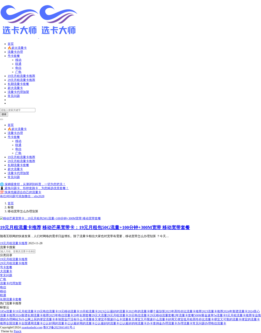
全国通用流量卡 (32, 323)
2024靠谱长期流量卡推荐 (32, 315)
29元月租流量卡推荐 (21, 80)
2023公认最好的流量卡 (113, 311)
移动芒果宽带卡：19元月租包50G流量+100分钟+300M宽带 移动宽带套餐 (116, 227)
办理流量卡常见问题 (191, 323)
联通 (18, 63)
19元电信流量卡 (47, 311)
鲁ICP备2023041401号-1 (59, 327)
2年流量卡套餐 (184, 315)
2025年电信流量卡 (61, 315)
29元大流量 (99, 315)
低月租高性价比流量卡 (198, 319)
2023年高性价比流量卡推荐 (183, 311)
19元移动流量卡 (68, 311)
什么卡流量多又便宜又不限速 (133, 319)
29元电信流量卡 (139, 315)
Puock (17, 331)
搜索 (4, 114)
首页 (11, 43)
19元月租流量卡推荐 (21, 76)
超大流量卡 (15, 88)
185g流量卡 (7, 311)
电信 (18, 68)
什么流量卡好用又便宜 (168, 319)
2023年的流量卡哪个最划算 (146, 311)
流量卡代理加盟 (18, 92)
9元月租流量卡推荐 (239, 315)
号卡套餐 (14, 55)
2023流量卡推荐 (212, 311)
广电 (18, 72)
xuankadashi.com (31, 327)
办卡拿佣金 (154, 323)
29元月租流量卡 (117, 315)
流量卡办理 (15, 51)
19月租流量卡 (88, 311)
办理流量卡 (169, 323)
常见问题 (14, 96)
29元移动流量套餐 (162, 315)
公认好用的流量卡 (55, 323)
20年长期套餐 (82, 315)
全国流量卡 (13, 323)
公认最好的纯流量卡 (133, 323)
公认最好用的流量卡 (81, 323)
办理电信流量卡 (215, 323)
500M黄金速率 (204, 315)
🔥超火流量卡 (17, 47)
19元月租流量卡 (26, 311)
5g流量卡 (220, 315)
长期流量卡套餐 (18, 84)
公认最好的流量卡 (107, 323)
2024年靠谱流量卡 (235, 311)
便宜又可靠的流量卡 (228, 319)
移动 (18, 59)
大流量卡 (6, 271)
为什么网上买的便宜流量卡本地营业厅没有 (47, 319)
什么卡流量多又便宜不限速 (94, 319)
